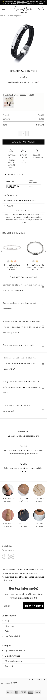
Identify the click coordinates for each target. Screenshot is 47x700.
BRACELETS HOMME (13, 217)
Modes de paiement (15, 661)
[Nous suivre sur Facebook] (4, 556)
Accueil (3, 16)
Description (12, 195)
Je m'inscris (34, 605)
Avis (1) (10, 206)
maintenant (22, 2)
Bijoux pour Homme (21, 214)
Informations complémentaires (21, 200)
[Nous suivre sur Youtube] (13, 556)
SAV (7, 631)
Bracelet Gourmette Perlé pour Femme (35, 266)
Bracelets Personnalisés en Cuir (17, 220)
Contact (9, 666)
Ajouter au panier (23, 142)
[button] (3, 9)
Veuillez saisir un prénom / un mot (23, 82)
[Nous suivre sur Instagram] (9, 556)
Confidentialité (12, 636)
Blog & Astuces (12, 656)
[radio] (8, 261)
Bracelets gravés (14, 16)
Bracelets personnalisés (32, 217)
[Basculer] (5, 195)
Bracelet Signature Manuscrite (12, 266)
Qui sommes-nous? (15, 651)
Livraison (9, 626)
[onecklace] (23, 9)
